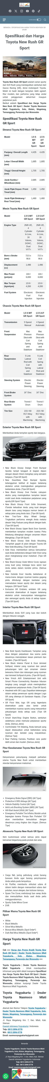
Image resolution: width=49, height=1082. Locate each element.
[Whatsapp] (6, 1076)
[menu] (6, 20)
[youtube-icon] (27, 11)
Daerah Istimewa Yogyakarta (15, 1026)
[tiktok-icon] (39, 11)
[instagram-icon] (21, 11)
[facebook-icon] (10, 11)
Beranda (24, 1044)
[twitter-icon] (16, 11)
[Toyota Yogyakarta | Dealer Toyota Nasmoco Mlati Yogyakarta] (24, 5)
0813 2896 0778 (15, 1029)
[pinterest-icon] (33, 11)
